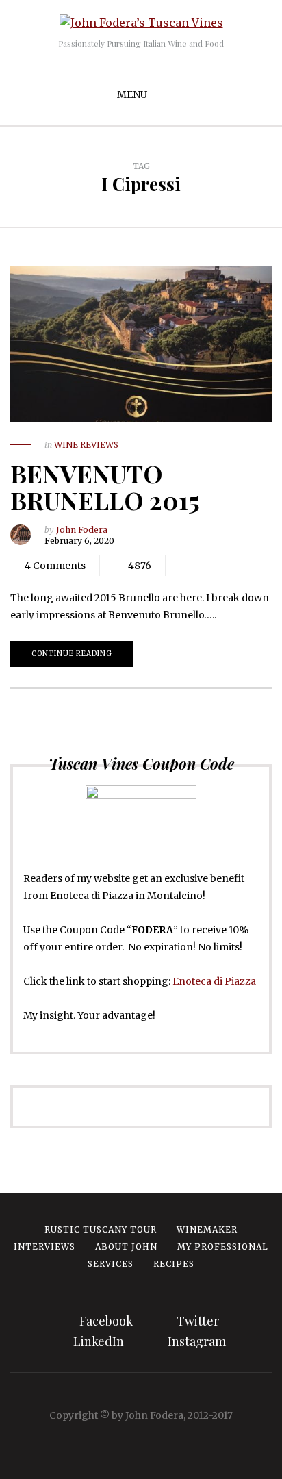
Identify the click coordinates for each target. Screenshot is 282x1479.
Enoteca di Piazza (214, 981)
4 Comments (55, 565)
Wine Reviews (86, 445)
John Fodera (81, 529)
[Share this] (182, 565)
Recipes (173, 1264)
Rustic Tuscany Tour (100, 1229)
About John (126, 1246)
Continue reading (71, 653)
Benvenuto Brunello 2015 (105, 487)
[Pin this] (244, 565)
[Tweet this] (203, 565)
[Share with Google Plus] (224, 565)
